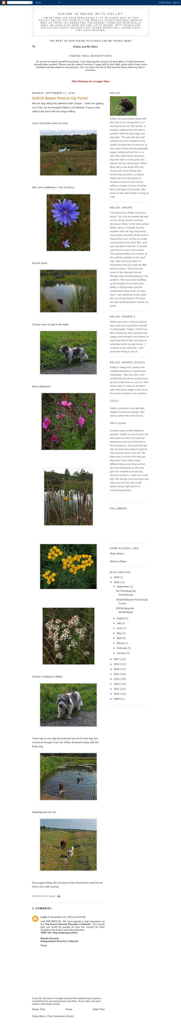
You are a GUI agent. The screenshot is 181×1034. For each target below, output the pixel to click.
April (119, 638)
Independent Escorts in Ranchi (59, 941)
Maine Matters (117, 553)
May (119, 633)
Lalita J (45, 917)
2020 (117, 577)
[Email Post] (58, 896)
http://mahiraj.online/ (65, 932)
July (119, 623)
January (122, 653)
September (123, 586)
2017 (117, 659)
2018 (117, 582)
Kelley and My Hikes (85, 46)
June (120, 628)
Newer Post (38, 1009)
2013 (117, 679)
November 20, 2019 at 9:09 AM (68, 917)
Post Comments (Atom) (61, 1016)
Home (69, 1009)
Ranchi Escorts (50, 938)
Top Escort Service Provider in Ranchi (68, 924)
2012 (117, 684)
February (122, 648)
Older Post (99, 1009)
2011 (117, 689)
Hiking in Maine (118, 561)
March (121, 643)
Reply (44, 945)
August (121, 618)
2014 (117, 674)
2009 (117, 698)
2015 (117, 669)
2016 (117, 664)
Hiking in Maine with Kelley (90, 14)
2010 (117, 693)
